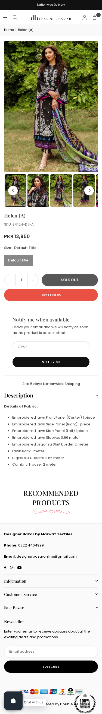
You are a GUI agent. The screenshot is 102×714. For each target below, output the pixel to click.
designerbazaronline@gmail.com (47, 556)
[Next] (89, 190)
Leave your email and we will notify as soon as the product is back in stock (50, 329)
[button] (94, 18)
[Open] (13, 700)
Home (9, 29)
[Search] (15, 17)
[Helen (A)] (38, 190)
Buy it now (51, 295)
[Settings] (84, 18)
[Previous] (13, 190)
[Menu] (5, 17)
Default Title (18, 260)
